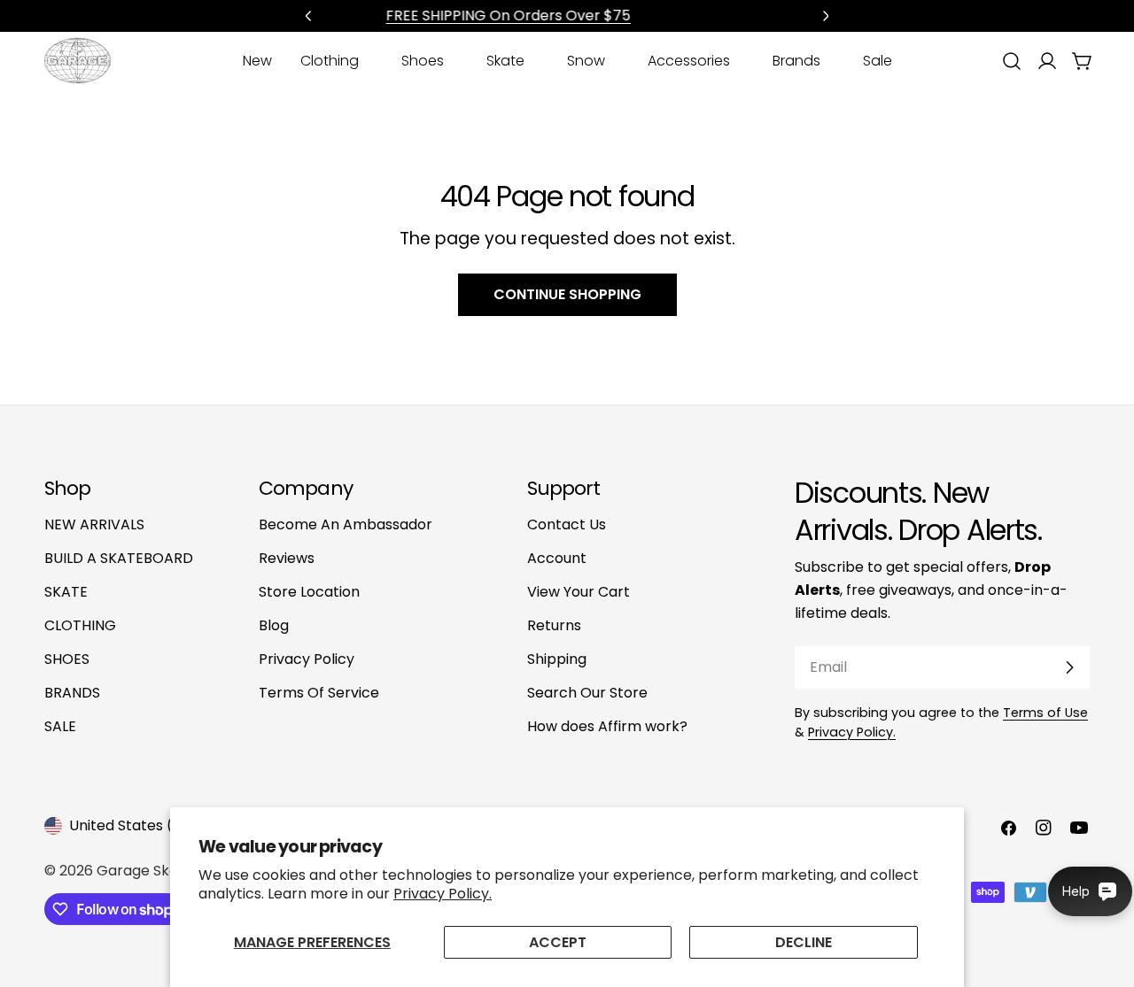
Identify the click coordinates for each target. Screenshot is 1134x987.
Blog (274, 625)
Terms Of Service (319, 692)
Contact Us (566, 524)
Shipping (556, 659)
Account (556, 558)
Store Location (309, 592)
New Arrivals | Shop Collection (592, 15)
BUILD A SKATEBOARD (118, 558)
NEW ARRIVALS (94, 524)
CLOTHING (80, 625)
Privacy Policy (306, 659)
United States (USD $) (145, 825)
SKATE (66, 592)
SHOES (66, 659)
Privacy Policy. (442, 893)
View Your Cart (578, 592)
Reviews (287, 558)
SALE (60, 726)
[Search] (1011, 61)
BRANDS (72, 692)
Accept (557, 942)
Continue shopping (567, 294)
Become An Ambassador (345, 524)
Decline (803, 942)
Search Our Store (587, 692)
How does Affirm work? (607, 726)
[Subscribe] (1069, 667)
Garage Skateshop (162, 870)
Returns (554, 625)
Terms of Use (1045, 712)
